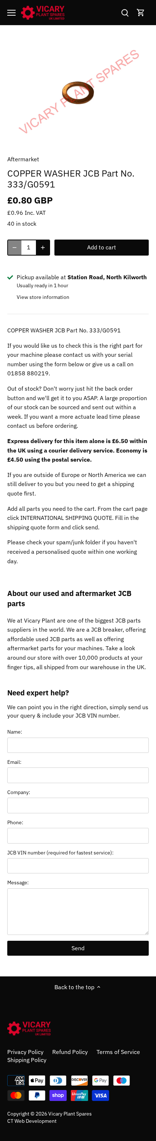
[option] (78, 93)
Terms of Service (118, 1051)
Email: (14, 762)
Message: (18, 882)
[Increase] (43, 247)
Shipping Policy (26, 1059)
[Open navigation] (11, 13)
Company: (18, 792)
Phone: (15, 822)
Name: (14, 732)
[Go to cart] (140, 13)
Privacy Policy (25, 1051)
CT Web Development (32, 1120)
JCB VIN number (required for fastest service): (60, 852)
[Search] (125, 13)
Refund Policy (70, 1051)
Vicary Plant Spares (70, 1113)
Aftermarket (23, 159)
